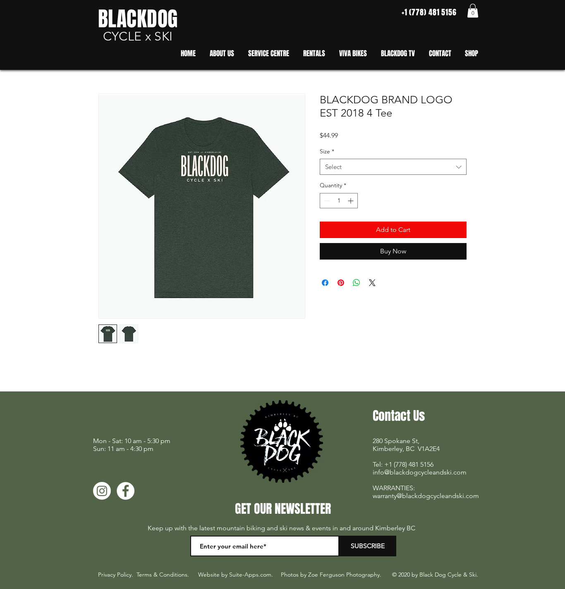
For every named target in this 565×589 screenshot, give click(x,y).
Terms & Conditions (161, 574)
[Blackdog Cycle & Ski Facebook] (125, 491)
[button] (473, 10)
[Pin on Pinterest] (341, 283)
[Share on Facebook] (325, 283)
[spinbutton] (338, 200)
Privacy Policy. (115, 574)
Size (327, 151)
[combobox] (393, 167)
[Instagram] (102, 491)
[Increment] (351, 200)
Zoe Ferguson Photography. (344, 574)
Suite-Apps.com (250, 574)
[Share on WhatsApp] (357, 283)
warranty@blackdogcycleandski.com (426, 496)
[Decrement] (326, 200)
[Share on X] (372, 283)
